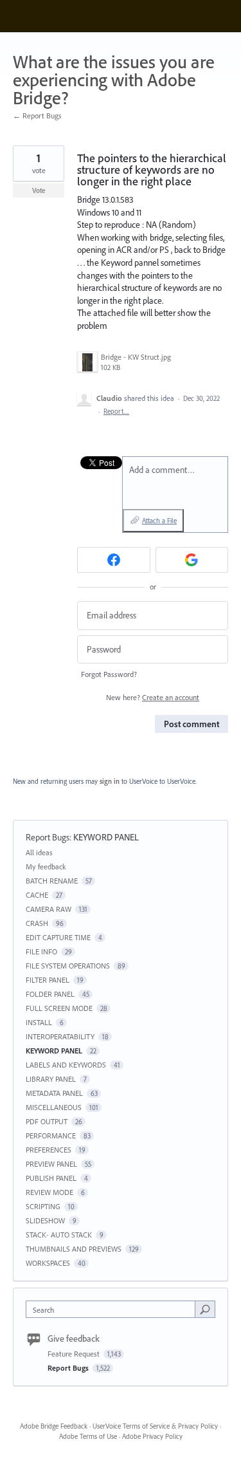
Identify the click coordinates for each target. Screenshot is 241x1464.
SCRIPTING (43, 1206)
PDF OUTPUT (46, 1121)
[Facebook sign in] (113, 560)
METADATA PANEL (54, 1093)
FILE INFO (41, 951)
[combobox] (113, 1309)
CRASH (37, 923)
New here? (152, 697)
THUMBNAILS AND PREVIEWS (73, 1249)
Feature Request (75, 1353)
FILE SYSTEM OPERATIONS (68, 965)
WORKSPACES (48, 1263)
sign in (110, 781)
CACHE (37, 895)
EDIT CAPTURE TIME (58, 937)
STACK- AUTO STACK (59, 1234)
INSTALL (39, 1022)
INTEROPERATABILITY (60, 1036)
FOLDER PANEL (50, 994)
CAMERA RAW (48, 909)
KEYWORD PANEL (106, 837)
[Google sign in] (192, 560)
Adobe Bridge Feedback (53, 1426)
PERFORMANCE (51, 1135)
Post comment (191, 724)
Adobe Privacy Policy (152, 1436)
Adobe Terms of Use (88, 1436)
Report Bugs (47, 837)
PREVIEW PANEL (51, 1164)
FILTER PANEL (47, 980)
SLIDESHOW (45, 1220)
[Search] (205, 1309)
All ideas (39, 852)
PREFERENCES (48, 1149)
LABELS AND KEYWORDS (66, 1065)
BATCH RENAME (52, 880)
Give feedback (74, 1338)
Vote (39, 190)
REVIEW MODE (49, 1192)
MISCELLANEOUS (54, 1107)
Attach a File (159, 520)
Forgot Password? (109, 674)
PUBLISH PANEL (51, 1178)
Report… (116, 411)
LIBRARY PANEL (51, 1079)
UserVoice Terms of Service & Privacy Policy (155, 1426)
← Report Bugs (37, 115)
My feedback (46, 866)
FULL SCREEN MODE (59, 1008)
